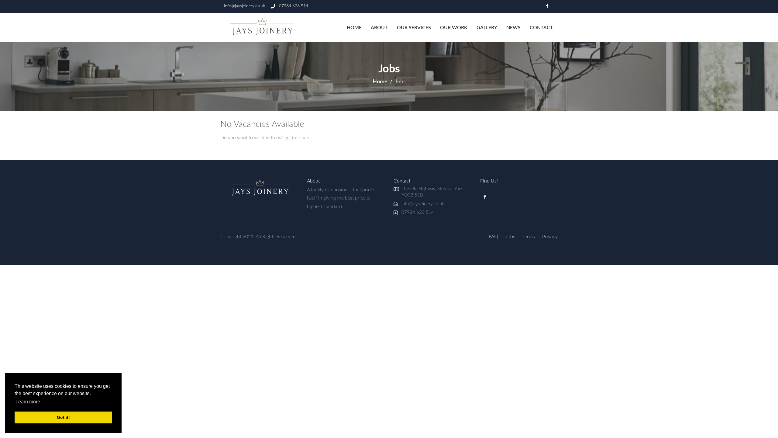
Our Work (453, 27)
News (513, 27)
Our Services (414, 27)
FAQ (493, 236)
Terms (528, 236)
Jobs (510, 236)
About (379, 27)
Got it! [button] (63, 417)
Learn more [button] (27, 401)
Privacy (550, 236)
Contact (541, 27)
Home (354, 27)
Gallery (487, 27)
